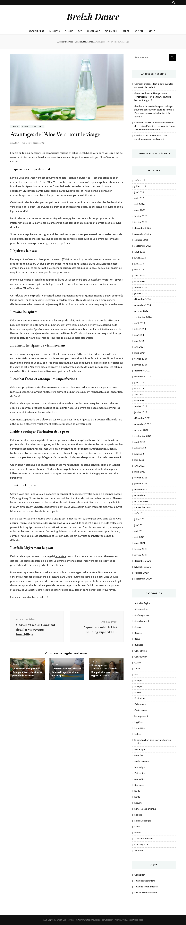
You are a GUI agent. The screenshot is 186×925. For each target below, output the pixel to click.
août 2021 (139, 513)
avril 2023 (139, 394)
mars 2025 (139, 281)
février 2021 (140, 549)
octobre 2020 (141, 572)
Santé (126, 31)
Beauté (138, 633)
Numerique (93, 31)
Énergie (138, 686)
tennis (137, 832)
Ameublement (36, 31)
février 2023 (140, 406)
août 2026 (139, 180)
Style (152, 31)
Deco (137, 668)
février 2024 (140, 358)
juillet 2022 (140, 448)
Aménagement (142, 615)
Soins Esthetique (32, 127)
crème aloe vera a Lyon (62, 523)
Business (54, 31)
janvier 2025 (140, 293)
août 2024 (139, 323)
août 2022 (139, 442)
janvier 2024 (140, 364)
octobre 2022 (141, 430)
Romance (139, 785)
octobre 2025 (141, 239)
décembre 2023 (142, 370)
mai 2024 (139, 341)
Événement (140, 704)
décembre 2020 (142, 560)
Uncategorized (141, 844)
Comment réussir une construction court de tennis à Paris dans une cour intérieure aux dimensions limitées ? (155, 126)
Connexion (139, 874)
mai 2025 (139, 269)
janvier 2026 (140, 222)
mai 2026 (139, 198)
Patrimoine (111, 31)
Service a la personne (145, 808)
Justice (137, 734)
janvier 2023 (140, 412)
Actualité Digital (142, 603)
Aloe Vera (60, 556)
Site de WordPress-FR (145, 892)
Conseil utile (140, 650)
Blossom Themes (113, 919)
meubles (138, 755)
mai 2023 (139, 388)
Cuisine (69, 31)
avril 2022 (139, 465)
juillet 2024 (140, 329)
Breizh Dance (93, 16)
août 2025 (139, 251)
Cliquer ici (15, 597)
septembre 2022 (143, 436)
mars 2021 (139, 543)
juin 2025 (139, 263)
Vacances (139, 850)
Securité (138, 802)
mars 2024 (139, 352)
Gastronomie (140, 710)
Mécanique (139, 749)
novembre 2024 (142, 305)
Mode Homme (141, 761)
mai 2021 (138, 531)
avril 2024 (139, 346)
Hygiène (138, 722)
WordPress (138, 919)
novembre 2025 (142, 234)
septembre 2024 (143, 317)
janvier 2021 (140, 555)
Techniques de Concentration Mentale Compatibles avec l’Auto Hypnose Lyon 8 (104, 670)
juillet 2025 (140, 257)
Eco (80, 31)
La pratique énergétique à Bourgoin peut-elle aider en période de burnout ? (27, 672)
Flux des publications (144, 880)
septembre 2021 (142, 507)
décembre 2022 (142, 418)
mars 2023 (139, 400)
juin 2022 (139, 453)
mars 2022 (139, 471)
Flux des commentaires (146, 886)
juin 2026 (139, 192)
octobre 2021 (141, 501)
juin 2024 (139, 335)
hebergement (141, 716)
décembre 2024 (142, 299)
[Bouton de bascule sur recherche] (173, 2)
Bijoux (137, 638)
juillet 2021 (139, 519)
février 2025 (140, 287)
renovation (139, 779)
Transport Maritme (143, 838)
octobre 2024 (141, 311)
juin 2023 (139, 382)
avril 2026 (139, 204)
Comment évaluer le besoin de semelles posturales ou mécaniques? (67, 672)
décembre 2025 (142, 228)
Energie (138, 680)
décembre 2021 (142, 489)
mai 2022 (139, 459)
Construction (140, 656)
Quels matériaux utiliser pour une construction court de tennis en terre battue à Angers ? (152, 97)
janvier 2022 (140, 483)
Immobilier (139, 728)
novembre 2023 (142, 376)
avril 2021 (139, 537)
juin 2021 (138, 525)
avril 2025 (139, 275)
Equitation (139, 698)
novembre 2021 (142, 495)
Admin (16, 143)
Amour (137, 627)
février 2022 (140, 477)
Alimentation (140, 609)
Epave (137, 692)
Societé (139, 31)
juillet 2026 (140, 186)
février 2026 (140, 216)
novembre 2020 (142, 566)
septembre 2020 (143, 578)
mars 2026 (139, 210)
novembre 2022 (142, 424)
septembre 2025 (143, 245)
